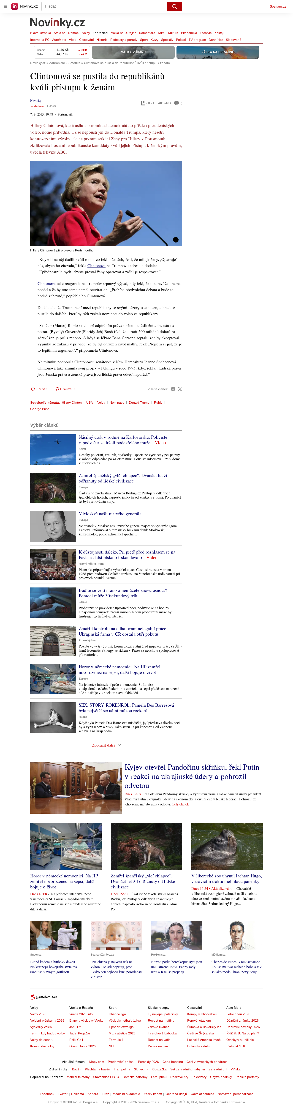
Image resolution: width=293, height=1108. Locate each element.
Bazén (76, 1069)
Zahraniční (100, 33)
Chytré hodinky (221, 1077)
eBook (150, 103)
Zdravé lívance (158, 1027)
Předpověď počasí (121, 1062)
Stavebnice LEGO (106, 1077)
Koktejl (219, 33)
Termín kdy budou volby (47, 1033)
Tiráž (105, 1094)
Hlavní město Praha (91, 563)
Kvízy (154, 39)
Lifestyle (206, 33)
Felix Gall (76, 1040)
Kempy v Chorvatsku (202, 1014)
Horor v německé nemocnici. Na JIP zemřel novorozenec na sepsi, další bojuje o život (119, 669)
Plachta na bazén (97, 1069)
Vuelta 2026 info (81, 1014)
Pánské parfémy (247, 1077)
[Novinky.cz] (57, 23)
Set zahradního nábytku (187, 1069)
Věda (72, 39)
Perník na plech (159, 1046)
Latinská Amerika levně (204, 1040)
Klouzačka (159, 1069)
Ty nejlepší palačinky (163, 1014)
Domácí (73, 33)
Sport (144, 39)
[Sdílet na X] (180, 389)
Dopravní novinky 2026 (243, 1027)
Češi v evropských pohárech (207, 1062)
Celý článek (180, 804)
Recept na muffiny (161, 1020)
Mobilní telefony (78, 1077)
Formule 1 (116, 1040)
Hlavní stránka (40, 33)
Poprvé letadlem (199, 1020)
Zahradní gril (218, 1069)
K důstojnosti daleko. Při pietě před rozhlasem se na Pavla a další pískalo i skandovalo (127, 554)
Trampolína (122, 1069)
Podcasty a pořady (123, 39)
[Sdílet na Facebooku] (173, 389)
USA (89, 402)
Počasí (181, 39)
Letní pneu (159, 1077)
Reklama (77, 1094)
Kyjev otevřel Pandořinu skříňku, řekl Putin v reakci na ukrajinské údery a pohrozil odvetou (192, 775)
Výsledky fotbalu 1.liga (125, 1020)
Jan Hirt (75, 1027)
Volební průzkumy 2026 (47, 1020)
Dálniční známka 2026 (242, 1020)
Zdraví (83, 602)
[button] (106, 203)
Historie (102, 39)
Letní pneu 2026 (238, 1014)
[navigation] (5, 6)
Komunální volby (42, 1046)
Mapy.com (96, 1062)
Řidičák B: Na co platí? (242, 1033)
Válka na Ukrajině (123, 33)
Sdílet (167, 103)
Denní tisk (216, 39)
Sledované (233, 39)
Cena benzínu (173, 1062)
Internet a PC (39, 39)
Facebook (47, 1094)
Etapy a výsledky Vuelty (86, 1020)
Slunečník (141, 1069)
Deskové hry (179, 1077)
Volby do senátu (41, 1040)
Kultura (173, 33)
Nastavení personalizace (235, 1094)
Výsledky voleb (41, 1027)
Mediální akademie (126, 1094)
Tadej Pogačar (79, 1033)
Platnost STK (235, 1046)
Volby (86, 33)
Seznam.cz (278, 6)
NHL (112, 1046)
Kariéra (93, 1094)
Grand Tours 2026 (82, 1046)
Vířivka (236, 1069)
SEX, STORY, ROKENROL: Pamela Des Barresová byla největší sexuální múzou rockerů (126, 708)
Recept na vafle (159, 1040)
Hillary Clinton (72, 402)
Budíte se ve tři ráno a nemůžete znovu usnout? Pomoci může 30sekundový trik (123, 593)
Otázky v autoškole (240, 1040)
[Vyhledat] (174, 6)
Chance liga (117, 1014)
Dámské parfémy (135, 1077)
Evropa (83, 487)
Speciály (167, 39)
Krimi (161, 33)
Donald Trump (139, 402)
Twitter (63, 1094)
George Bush (39, 409)
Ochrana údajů (176, 1094)
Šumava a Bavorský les (204, 1027)
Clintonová (96, 265)
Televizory (199, 1077)
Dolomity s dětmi (199, 1046)
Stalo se (59, 33)
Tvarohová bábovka (162, 1033)
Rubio (158, 402)
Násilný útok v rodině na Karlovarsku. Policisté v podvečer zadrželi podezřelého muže (123, 440)
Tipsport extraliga (121, 1027)
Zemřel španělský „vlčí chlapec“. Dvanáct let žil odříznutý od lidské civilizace (124, 478)
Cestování (86, 39)
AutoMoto (59, 39)
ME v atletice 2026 (122, 1033)
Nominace (117, 402)
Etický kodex (153, 1094)
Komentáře (147, 33)
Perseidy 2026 (148, 1062)
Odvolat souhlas (202, 1094)
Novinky (35, 100)
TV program (197, 39)
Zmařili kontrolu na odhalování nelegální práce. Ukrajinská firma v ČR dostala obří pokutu (123, 631)
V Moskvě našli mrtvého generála (110, 513)
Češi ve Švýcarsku (200, 1033)
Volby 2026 (38, 1014)
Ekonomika (189, 33)
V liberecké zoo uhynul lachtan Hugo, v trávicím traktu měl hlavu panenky (226, 878)
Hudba (83, 717)
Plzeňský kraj (87, 640)
